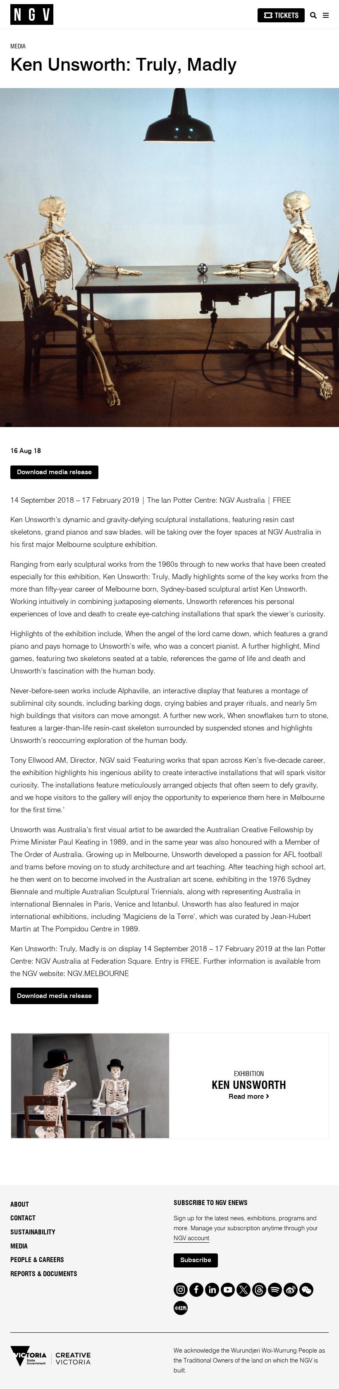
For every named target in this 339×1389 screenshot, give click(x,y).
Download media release (54, 472)
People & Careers (37, 1260)
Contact (23, 1218)
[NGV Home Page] (31, 14)
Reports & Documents (43, 1274)
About (19, 1204)
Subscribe (195, 1260)
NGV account (191, 1238)
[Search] (313, 15)
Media (19, 1246)
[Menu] (325, 15)
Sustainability (32, 1232)
